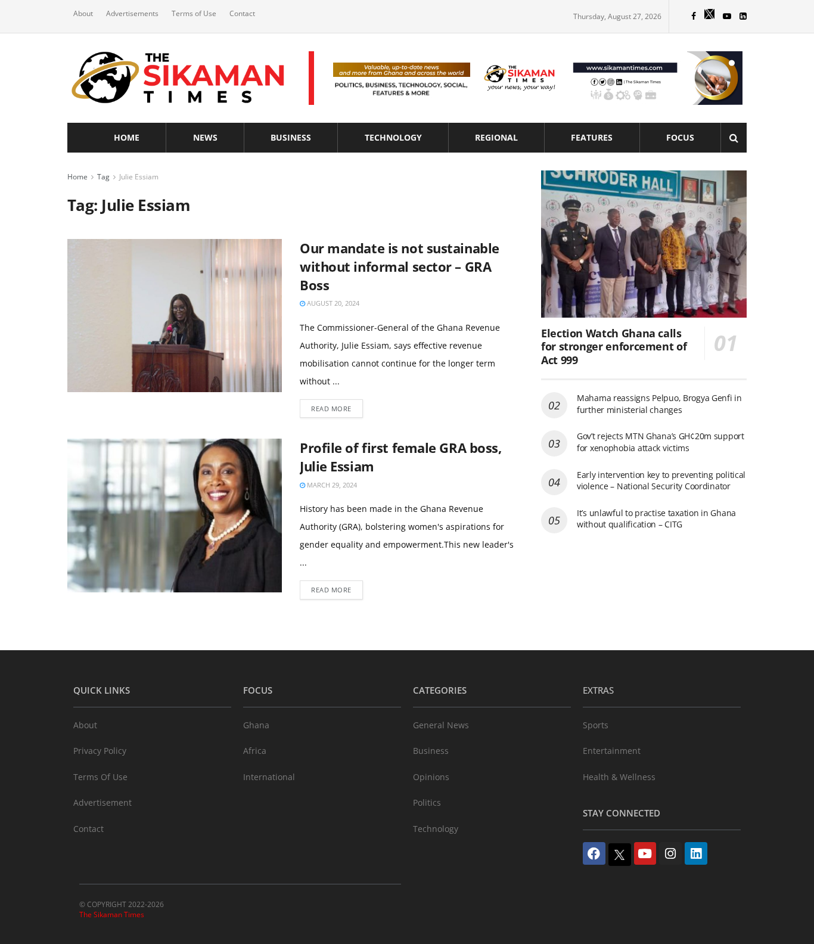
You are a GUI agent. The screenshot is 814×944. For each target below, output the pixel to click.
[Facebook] (594, 853)
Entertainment (612, 750)
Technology (393, 137)
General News (441, 725)
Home (126, 137)
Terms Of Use (100, 776)
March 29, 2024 (331, 484)
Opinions (431, 776)
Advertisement (102, 802)
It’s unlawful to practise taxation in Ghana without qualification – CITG (656, 518)
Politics (427, 802)
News (205, 137)
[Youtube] (645, 853)
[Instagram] (670, 853)
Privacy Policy (99, 750)
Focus (680, 137)
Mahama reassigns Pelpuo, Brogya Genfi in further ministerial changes (659, 403)
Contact (242, 13)
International (269, 776)
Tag (103, 177)
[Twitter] (619, 854)
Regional (496, 137)
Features (592, 137)
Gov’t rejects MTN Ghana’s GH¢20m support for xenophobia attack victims (660, 442)
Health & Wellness (619, 776)
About (83, 13)
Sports (595, 725)
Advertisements (132, 13)
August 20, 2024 (332, 303)
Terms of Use (194, 13)
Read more (331, 408)
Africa (254, 750)
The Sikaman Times (111, 914)
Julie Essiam (139, 177)
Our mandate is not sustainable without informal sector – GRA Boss (399, 266)
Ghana (256, 725)
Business (291, 137)
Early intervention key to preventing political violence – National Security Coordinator (661, 480)
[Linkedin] (696, 853)
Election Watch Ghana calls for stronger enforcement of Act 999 (613, 346)
